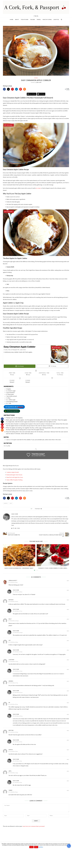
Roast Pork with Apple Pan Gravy (14, 477)
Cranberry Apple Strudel (12, 472)
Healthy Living (47, 19)
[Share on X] (8, 89)
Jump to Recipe (32, 94)
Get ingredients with (11, 406)
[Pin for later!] (9, 125)
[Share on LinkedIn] (16, 89)
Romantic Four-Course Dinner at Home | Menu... (53, 568)
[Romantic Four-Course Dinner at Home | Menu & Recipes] (53, 555)
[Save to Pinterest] (12, 89)
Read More (40, 847)
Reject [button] (36, 847)
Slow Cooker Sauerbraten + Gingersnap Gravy (19, 568)
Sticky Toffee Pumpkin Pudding (14, 480)
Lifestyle (56, 19)
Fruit (11, 503)
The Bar (32, 19)
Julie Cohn (38, 82)
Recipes (36, 77)
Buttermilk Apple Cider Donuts (14, 474)
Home (11, 19)
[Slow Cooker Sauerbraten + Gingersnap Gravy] (19, 555)
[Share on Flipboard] (20, 89)
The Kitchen (24, 19)
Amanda (11, 681)
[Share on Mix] (24, 89)
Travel (39, 19)
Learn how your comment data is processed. (34, 826)
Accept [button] (31, 847)
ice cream (38, 188)
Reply (68, 580)
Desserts (5, 503)
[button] (12, 411)
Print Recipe (42, 94)
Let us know (35, 455)
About (17, 19)
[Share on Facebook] (4, 89)
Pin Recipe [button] (53, 366)
